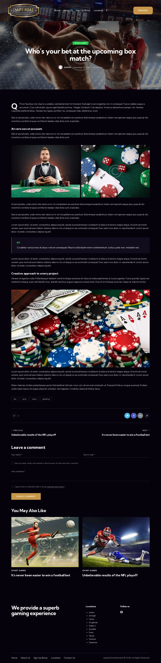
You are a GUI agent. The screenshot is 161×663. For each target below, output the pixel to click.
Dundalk (92, 629)
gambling (46, 399)
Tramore (92, 639)
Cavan (91, 619)
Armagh (92, 615)
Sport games (81, 43)
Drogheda (93, 622)
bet (15, 399)
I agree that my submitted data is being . (39, 487)
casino (34, 399)
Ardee (91, 612)
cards (24, 399)
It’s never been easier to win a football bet (40, 575)
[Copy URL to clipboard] (147, 415)
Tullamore (93, 642)
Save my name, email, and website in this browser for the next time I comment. (46, 463)
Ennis (91, 632)
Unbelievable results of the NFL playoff (110, 575)
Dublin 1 (92, 625)
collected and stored (55, 487)
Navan (92, 635)
